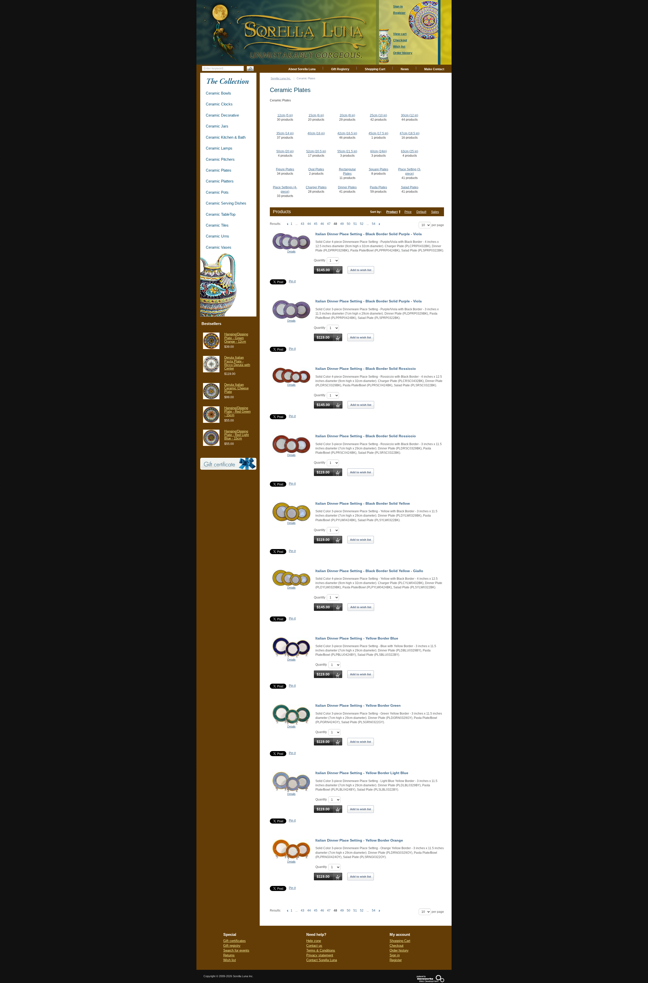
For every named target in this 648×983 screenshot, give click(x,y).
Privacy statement (319, 955)
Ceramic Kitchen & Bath (226, 137)
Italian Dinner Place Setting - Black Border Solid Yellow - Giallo (369, 571)
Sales (435, 212)
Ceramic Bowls (218, 93)
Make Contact (434, 69)
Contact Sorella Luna (321, 960)
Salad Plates (409, 187)
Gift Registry (340, 69)
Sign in (395, 955)
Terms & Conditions (320, 950)
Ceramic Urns (217, 236)
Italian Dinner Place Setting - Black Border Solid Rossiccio (365, 369)
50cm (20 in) (285, 151)
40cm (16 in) (316, 133)
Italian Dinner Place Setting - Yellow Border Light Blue (361, 773)
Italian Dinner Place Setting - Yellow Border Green (358, 705)
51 (355, 224)
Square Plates (378, 169)
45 (315, 224)
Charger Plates (316, 187)
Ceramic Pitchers (220, 159)
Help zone (313, 941)
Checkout (396, 946)
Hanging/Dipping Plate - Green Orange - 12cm (236, 337)
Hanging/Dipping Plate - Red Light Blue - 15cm (236, 435)
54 (373, 224)
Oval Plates (316, 169)
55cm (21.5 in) (347, 151)
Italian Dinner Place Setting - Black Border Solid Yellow (362, 503)
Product (392, 212)
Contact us (314, 946)
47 (329, 224)
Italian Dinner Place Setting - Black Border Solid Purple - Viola (368, 234)
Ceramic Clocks (219, 104)
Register (396, 960)
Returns (229, 955)
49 (342, 224)
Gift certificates (234, 941)
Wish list (229, 960)
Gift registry (231, 946)
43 (302, 224)
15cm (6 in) (316, 115)
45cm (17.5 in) (378, 133)
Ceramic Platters (220, 181)
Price (408, 212)
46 (322, 224)
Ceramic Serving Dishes (226, 203)
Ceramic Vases (218, 247)
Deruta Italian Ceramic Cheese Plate (236, 388)
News (405, 69)
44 (309, 224)
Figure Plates (285, 169)
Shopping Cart (375, 69)
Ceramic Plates (218, 170)
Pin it (292, 281)
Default (421, 212)
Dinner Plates (347, 187)
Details (291, 251)
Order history (399, 950)
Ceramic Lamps (219, 148)
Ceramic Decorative (222, 115)
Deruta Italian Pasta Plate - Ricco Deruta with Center (237, 363)
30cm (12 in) (409, 115)
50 (348, 224)
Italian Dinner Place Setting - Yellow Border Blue (356, 638)
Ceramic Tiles (217, 225)
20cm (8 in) (347, 115)
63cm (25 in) (409, 151)
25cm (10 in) (378, 115)
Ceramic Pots (217, 192)
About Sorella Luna (302, 69)
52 (361, 224)
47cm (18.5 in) (409, 133)
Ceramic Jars (217, 126)
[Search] (250, 68)
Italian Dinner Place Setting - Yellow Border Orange (359, 840)
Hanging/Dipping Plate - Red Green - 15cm (237, 411)
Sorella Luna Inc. (281, 78)
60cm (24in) (378, 151)
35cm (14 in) (285, 133)
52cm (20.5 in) (316, 151)
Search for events (236, 950)
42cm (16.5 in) (347, 133)
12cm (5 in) (285, 115)
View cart (400, 34)
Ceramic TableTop (220, 214)
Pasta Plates (378, 187)
